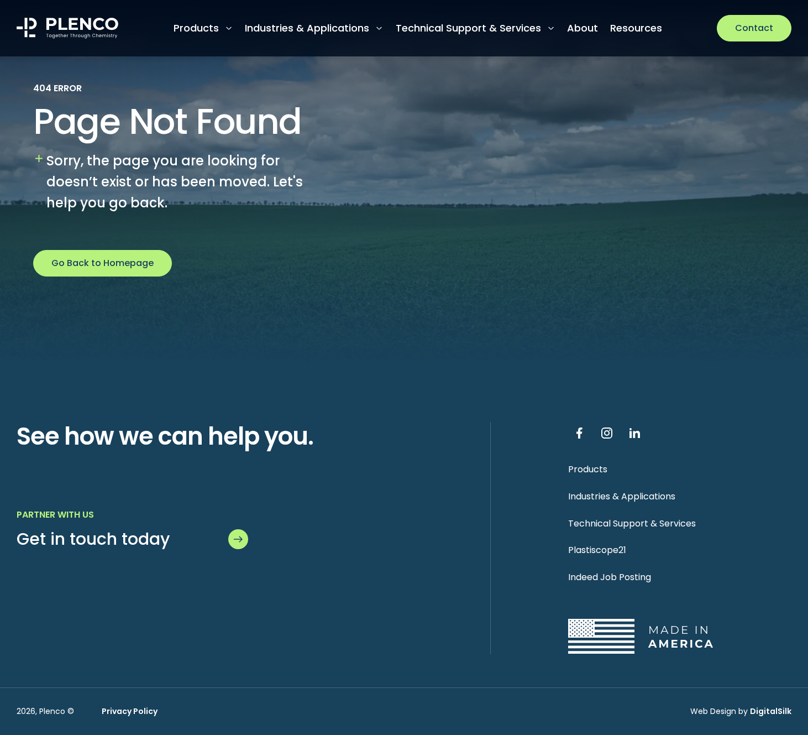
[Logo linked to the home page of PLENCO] (68, 28)
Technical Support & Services (468, 28)
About (582, 28)
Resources (636, 28)
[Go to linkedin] (634, 433)
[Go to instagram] (607, 433)
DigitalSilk (770, 711)
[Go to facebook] (579, 433)
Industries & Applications (307, 28)
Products (196, 28)
